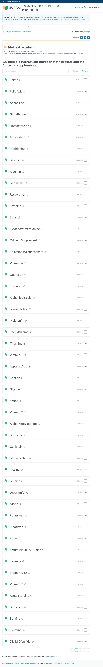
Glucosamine (26, 31)
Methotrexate (16, 31)
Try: (3, 31)
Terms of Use (69, 663)
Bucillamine (17, 435)
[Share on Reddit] (88, 38)
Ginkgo (8, 31)
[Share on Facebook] (85, 38)
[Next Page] (88, 650)
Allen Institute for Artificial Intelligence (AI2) (22, 663)
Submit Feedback (51, 656)
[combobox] (46, 26)
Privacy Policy (58, 663)
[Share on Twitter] (82, 38)
